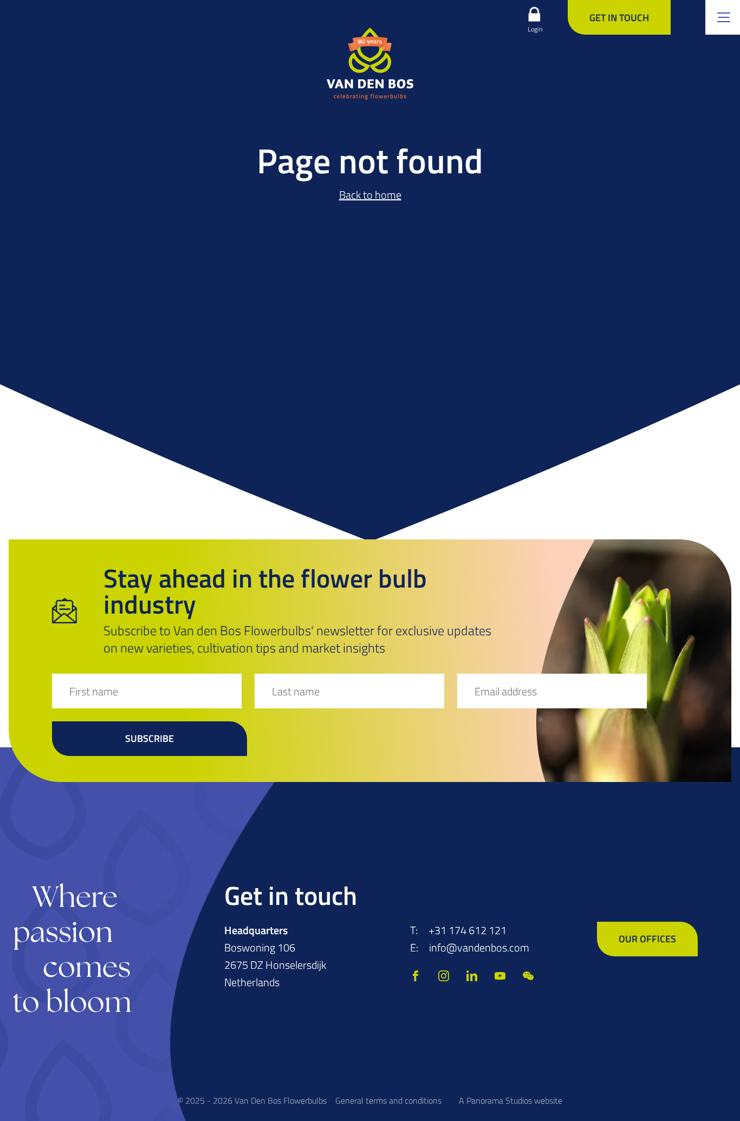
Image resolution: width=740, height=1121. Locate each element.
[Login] (534, 14)
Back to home (370, 194)
